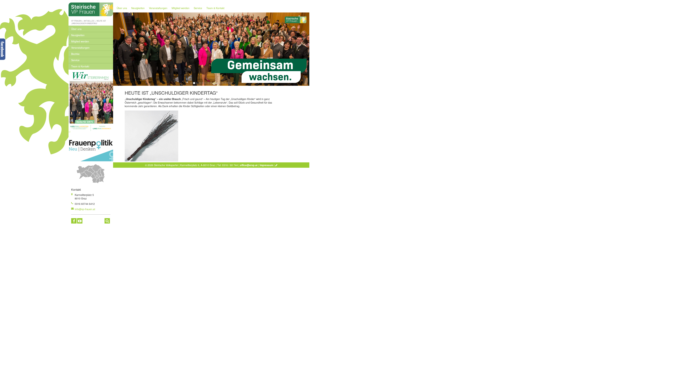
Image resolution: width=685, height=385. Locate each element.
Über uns (76, 29)
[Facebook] (74, 221)
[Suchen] (107, 221)
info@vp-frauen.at (85, 209)
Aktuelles (89, 21)
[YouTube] (79, 221)
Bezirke (75, 54)
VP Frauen (76, 21)
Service (75, 60)
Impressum (266, 165)
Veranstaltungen (80, 47)
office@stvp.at (249, 165)
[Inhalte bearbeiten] (276, 165)
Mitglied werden (80, 41)
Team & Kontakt (80, 66)
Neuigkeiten (78, 35)
